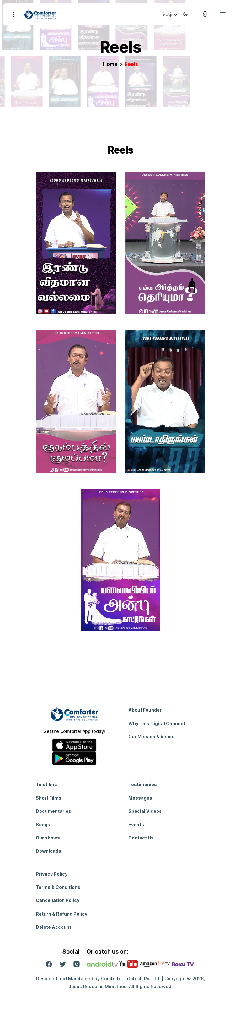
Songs (43, 824)
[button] (170, 14)
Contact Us (141, 837)
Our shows (48, 837)
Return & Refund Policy (61, 913)
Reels (131, 64)
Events (136, 824)
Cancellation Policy (57, 900)
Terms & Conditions (58, 887)
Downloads (48, 851)
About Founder (145, 710)
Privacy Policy (51, 874)
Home (110, 64)
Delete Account (53, 927)
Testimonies (142, 784)
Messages (140, 798)
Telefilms (46, 784)
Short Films (49, 798)
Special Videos (145, 811)
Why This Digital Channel (156, 723)
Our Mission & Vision (151, 736)
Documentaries (53, 811)
